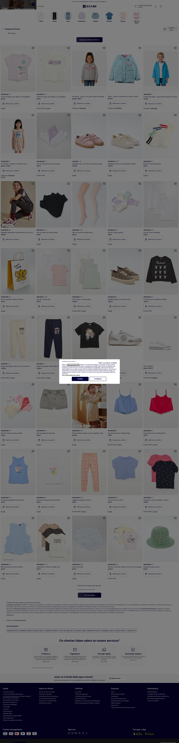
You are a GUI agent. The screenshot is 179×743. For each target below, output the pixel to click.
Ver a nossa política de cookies (71, 375)
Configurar (98, 379)
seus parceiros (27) (73, 364)
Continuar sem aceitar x (69, 361)
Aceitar (80, 379)
